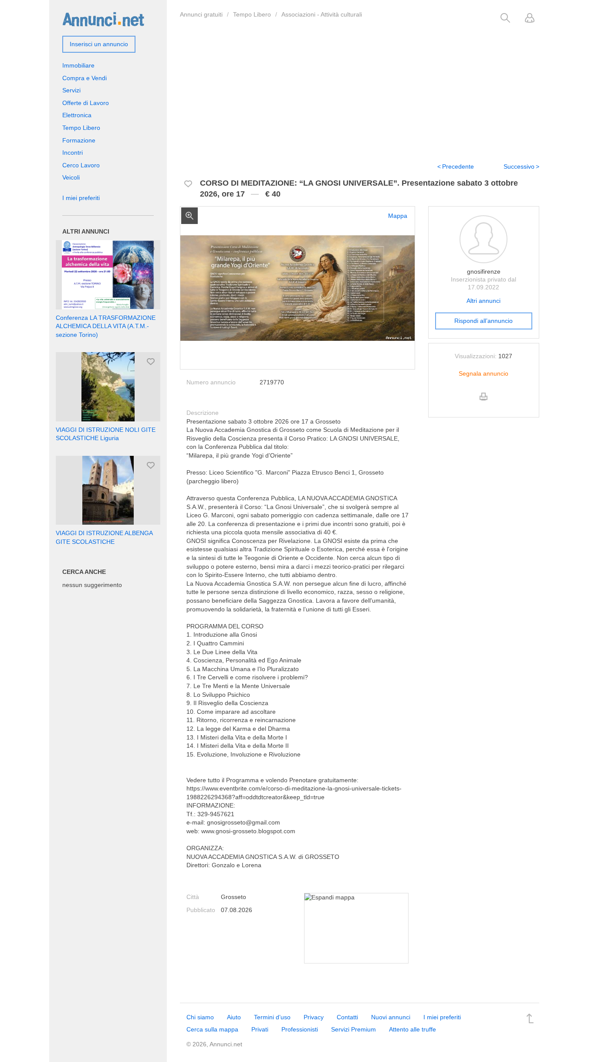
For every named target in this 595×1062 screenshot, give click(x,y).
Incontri (72, 152)
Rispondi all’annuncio (483, 320)
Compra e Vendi (84, 78)
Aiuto (234, 1017)
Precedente (458, 166)
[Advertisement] (359, 88)
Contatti (347, 1017)
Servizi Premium (353, 1029)
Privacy (314, 1017)
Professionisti (299, 1029)
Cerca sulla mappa (212, 1029)
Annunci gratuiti (201, 14)
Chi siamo (200, 1017)
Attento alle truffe (412, 1029)
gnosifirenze (483, 271)
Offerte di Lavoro (85, 102)
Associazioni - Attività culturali (321, 14)
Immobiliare (78, 65)
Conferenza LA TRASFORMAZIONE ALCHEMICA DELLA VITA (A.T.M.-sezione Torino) (106, 326)
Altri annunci (483, 300)
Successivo (519, 166)
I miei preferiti (81, 197)
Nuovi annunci (390, 1017)
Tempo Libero (252, 14)
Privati (259, 1029)
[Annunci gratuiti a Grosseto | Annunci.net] (103, 18)
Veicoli (71, 177)
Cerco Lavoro (81, 165)
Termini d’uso (272, 1017)
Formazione (78, 140)
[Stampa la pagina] (483, 403)
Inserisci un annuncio (99, 44)
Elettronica (76, 115)
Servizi (71, 90)
